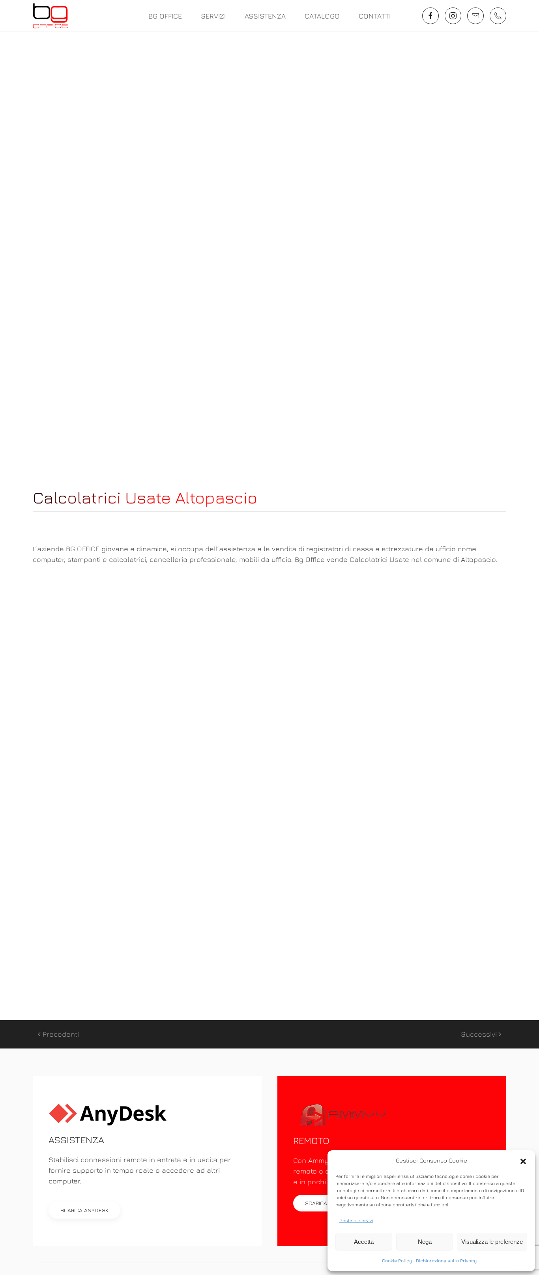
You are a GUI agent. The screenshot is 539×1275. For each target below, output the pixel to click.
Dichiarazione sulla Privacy (446, 1261)
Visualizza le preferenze (492, 1241)
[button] (523, 1161)
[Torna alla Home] (50, 16)
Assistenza (265, 16)
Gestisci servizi (356, 1220)
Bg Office (165, 16)
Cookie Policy (397, 1261)
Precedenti (61, 1034)
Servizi (213, 16)
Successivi (479, 1034)
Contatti (375, 16)
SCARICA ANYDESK (84, 1210)
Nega (425, 1241)
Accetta (364, 1241)
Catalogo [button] (322, 16)
